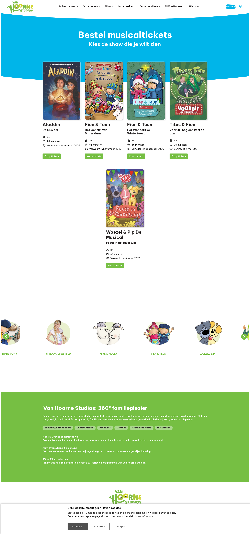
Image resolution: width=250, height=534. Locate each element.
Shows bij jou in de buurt (58, 427)
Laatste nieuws (85, 427)
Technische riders (141, 427)
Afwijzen (121, 526)
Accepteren (77, 526)
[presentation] (6, 337)
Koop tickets (51, 156)
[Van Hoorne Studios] (20, 7)
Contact (121, 427)
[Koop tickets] (61, 91)
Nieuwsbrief (163, 427)
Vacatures (105, 427)
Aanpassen (99, 526)
